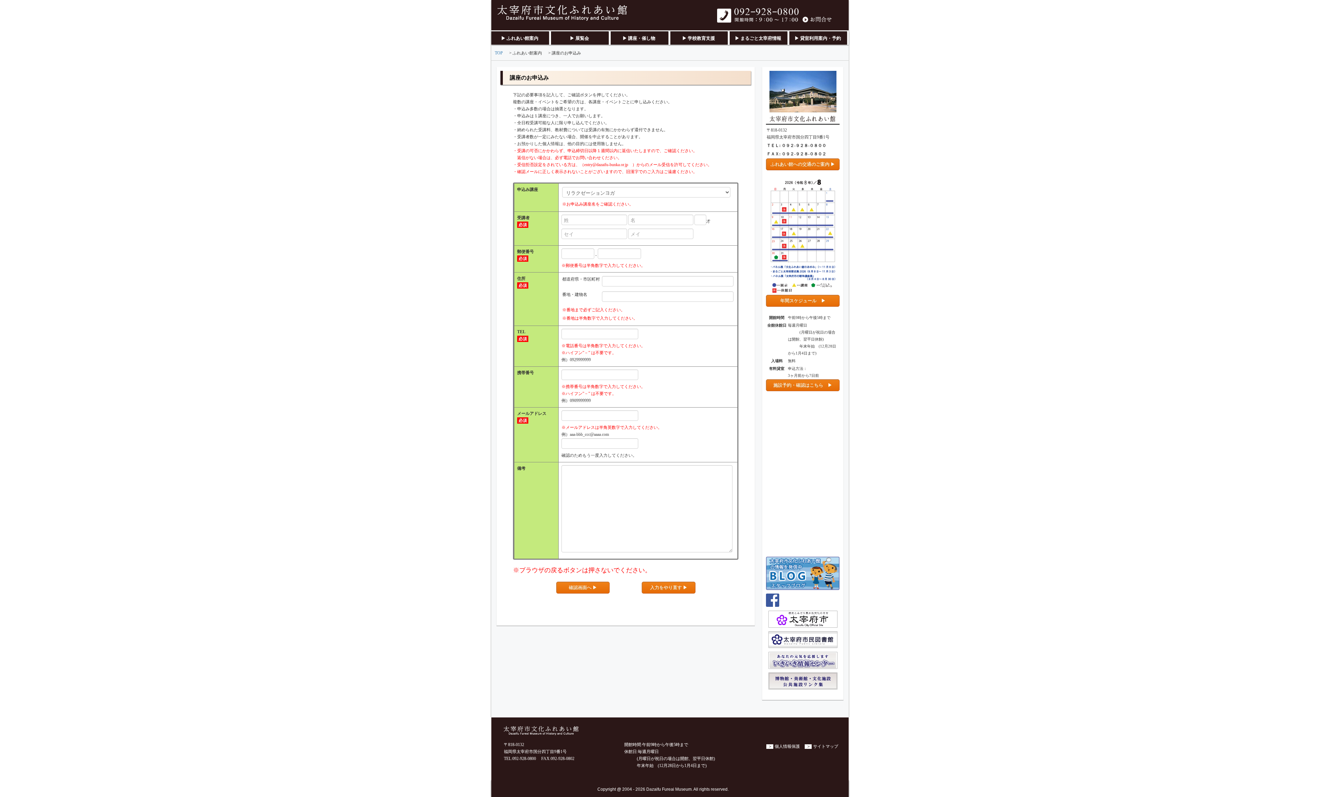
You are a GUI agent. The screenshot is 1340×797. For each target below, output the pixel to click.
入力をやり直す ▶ (668, 587)
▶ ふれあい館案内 (519, 38)
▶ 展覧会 (579, 38)
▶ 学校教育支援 (698, 38)
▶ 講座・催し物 (639, 38)
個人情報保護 (787, 746)
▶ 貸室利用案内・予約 (818, 38)
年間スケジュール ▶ (803, 300)
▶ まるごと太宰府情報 (758, 38)
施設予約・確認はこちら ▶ (802, 385)
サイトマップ (825, 746)
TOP (499, 53)
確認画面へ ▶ (583, 587)
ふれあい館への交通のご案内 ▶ (802, 164)
